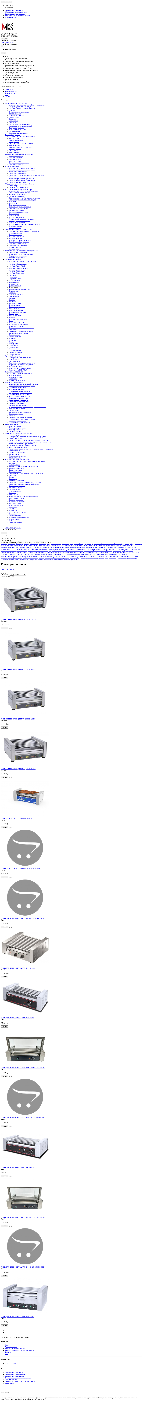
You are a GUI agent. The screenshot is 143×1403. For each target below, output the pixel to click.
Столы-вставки (14, 214)
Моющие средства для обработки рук (21, 444)
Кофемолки (12, 122)
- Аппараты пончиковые (56, 549)
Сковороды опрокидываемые (18, 333)
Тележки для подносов (16, 217)
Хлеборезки (12, 521)
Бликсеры (12, 463)
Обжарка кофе (9, 1383)
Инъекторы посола (15, 472)
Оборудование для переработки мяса (21, 254)
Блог (6, 95)
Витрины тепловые (15, 279)
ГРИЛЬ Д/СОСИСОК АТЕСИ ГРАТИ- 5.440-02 (16, 818)
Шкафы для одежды (15, 226)
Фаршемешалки (14, 519)
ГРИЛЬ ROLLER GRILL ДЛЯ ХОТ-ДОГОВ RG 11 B (18, 619)
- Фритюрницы (101, 556)
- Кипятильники (58, 551)
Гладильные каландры (16, 156)
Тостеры (11, 342)
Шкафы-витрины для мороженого (20, 422)
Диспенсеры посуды (15, 233)
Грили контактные (15, 286)
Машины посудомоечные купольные (21, 177)
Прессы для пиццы (15, 503)
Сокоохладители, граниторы (18, 133)
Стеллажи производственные (18, 208)
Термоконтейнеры (15, 247)
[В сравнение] (11, 628)
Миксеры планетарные (16, 487)
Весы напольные (14, 145)
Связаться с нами (10, 1363)
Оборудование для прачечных (15, 14)
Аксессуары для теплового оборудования (22, 261)
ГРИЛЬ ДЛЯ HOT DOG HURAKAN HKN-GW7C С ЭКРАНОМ (22, 1117)
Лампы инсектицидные (16, 438)
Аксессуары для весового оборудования (22, 136)
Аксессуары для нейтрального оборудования (23, 191)
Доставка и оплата (11, 91)
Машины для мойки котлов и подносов (22, 170)
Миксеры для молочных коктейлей (20, 126)
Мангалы (12, 298)
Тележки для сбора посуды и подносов (21, 219)
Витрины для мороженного (18, 387)
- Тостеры (91, 556)
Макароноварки (14, 296)
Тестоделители (13, 510)
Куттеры (11, 477)
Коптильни (12, 293)
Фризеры (12, 415)
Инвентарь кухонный (16, 429)
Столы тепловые (14, 335)
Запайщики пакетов (15, 377)
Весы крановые (14, 142)
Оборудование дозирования (18, 256)
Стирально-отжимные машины (19, 163)
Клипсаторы (13, 379)
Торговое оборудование (12, 356)
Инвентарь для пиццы (23, 544)
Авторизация (9, 7)
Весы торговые (14, 152)
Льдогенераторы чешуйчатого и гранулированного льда (27, 407)
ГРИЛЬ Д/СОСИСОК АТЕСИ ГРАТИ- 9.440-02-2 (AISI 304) (21, 868)
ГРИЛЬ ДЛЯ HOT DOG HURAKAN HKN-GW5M (17, 1018)
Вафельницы (13, 277)
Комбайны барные (15, 117)
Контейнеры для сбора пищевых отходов (22, 200)
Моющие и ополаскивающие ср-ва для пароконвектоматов (28, 440)
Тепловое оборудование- (61, 558)
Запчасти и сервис (11, 17)
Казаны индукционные (38, 544)
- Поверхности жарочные (71, 554)
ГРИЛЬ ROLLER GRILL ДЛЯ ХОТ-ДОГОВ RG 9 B (18, 769)
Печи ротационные (15, 315)
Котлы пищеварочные (16, 294)
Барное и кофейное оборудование (16, 103)
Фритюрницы (13, 343)
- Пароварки (126, 551)
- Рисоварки (112, 554)
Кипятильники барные (16, 115)
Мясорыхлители (14, 494)
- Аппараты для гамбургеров (95, 547)
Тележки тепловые (15, 336)
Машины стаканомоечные (17, 182)
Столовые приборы (15, 431)
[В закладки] (9, 628)
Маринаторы (13, 479)
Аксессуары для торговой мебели (20, 358)
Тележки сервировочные (17, 222)
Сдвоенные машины (15, 161)
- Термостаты (82, 556)
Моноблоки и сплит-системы (18, 187)
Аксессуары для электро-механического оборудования (27, 461)
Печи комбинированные (17, 307)
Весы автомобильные (16, 140)
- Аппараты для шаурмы (38, 549)
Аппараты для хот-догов (17, 270)
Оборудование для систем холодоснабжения (19, 184)
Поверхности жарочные (17, 326)
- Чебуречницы (112, 556)
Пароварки (12, 301)
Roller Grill (23, 542)
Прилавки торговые (15, 366)
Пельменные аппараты (16, 498)
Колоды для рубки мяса (16, 196)
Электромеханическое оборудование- (65, 559)
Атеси (49, 542)
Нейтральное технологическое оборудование (20, 189)
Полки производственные (17, 205)
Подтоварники (13, 203)
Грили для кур (13, 284)
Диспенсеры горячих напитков (19, 112)
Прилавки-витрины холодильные (20, 240)
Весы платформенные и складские (20, 147)
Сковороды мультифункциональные (21, 331)
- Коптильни (69, 551)
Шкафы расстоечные (15, 352)
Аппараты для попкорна (17, 266)
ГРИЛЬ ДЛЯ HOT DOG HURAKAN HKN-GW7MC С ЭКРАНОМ (23, 1217)
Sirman (31, 542)
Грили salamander (14, 282)
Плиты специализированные (18, 324)
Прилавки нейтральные (16, 236)
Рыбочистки (13, 507)
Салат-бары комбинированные (19, 242)
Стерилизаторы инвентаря (17, 456)
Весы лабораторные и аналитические (21, 143)
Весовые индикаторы (16, 138)
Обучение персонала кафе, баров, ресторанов (20, 1381)
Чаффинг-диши (14, 249)
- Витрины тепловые (93, 549)
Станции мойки (14, 454)
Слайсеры (12, 508)
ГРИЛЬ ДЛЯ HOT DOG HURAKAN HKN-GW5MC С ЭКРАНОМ (23, 1068)
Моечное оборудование (12, 166)
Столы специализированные (18, 212)
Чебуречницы (13, 345)
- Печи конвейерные (53, 552)
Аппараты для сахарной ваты (18, 268)
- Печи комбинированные (37, 552)
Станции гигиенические (17, 452)
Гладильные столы (15, 159)
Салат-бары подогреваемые (18, 245)
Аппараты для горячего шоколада (20, 107)
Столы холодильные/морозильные (20, 412)
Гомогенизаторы (14, 465)
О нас (6, 1345)
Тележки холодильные (16, 414)
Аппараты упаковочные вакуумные (20, 373)
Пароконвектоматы (15, 303)
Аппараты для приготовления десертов (22, 108)
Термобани (12, 338)
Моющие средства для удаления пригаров (22, 445)
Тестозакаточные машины (17, 512)
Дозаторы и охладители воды (18, 400)
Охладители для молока (16, 128)
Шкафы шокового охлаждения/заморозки (22, 419)
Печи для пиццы (14, 305)
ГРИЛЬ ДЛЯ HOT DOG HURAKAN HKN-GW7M (17, 1167)
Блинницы (12, 275)
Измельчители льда (15, 114)
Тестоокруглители (15, 515)
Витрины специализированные (19, 394)
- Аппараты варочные (77, 547)
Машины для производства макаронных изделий (25, 482)
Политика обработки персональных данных (19, 1350)
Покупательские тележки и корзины (21, 365)
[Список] (3, 573)
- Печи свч (130, 552)
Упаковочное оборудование (14, 372)
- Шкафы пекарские (15, 558)
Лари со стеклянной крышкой (18, 405)
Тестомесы (12, 514)
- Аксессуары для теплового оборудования (54, 547)
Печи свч (12, 317)
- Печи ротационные (118, 552)
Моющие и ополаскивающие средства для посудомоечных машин (30, 442)
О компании (9, 89)
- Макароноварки (97, 551)
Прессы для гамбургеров (17, 501)
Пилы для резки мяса (16, 500)
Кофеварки (12, 119)
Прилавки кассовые (15, 235)
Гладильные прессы (15, 157)
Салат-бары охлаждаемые (17, 243)
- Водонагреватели (107, 549)
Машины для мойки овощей (18, 171)
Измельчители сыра (15, 470)
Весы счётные (13, 150)
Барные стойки (14, 359)
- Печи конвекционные (69, 552)
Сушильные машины (16, 164)
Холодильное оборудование (14, 382)
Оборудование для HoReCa (14, 10)
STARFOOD (40, 542)
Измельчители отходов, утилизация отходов (23, 466)
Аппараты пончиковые (16, 273)
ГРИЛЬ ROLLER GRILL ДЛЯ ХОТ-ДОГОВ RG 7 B (18, 719)
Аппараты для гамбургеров (18, 265)
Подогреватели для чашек (17, 129)
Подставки (12, 201)
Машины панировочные (17, 486)
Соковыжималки (14, 131)
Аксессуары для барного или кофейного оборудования (27, 105)
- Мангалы (108, 551)
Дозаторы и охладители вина (18, 398)
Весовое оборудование (12, 135)
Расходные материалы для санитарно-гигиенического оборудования (31, 449)
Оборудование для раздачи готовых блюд (18, 229)
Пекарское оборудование (17, 257)
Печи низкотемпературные (17, 312)
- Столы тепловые (45, 556)
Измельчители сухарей (16, 468)
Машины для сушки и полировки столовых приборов (26, 175)
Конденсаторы (13, 186)
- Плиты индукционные (31, 554)
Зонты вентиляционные (17, 194)
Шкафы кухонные (15, 228)
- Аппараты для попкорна (115, 547)
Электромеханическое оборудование (17, 459)
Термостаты (12, 340)
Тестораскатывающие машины (19, 517)
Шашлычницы (13, 347)
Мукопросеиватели (15, 491)
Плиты (11, 321)
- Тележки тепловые (60, 556)
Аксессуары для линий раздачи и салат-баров (24, 231)
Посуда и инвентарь (11, 424)
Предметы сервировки (65, 544)
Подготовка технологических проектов (18, 15)
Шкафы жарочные (15, 349)
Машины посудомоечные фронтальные (22, 180)
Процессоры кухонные (16, 505)
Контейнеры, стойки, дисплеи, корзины (22, 363)
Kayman (14, 542)
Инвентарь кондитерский (17, 428)
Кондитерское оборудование (18, 252)
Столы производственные (17, 210)
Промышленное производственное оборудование (21, 250)
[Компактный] (5, 573)
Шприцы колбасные (15, 523)
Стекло (76, 544)
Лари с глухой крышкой (16, 403)
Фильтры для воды (15, 458)
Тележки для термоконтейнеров (19, 221)
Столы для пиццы (15, 410)
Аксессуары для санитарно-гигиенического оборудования (28, 437)
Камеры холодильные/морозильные (20, 401)
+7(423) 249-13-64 (7, 42)
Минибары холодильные (17, 408)
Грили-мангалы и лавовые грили (19, 289)
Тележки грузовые (15, 215)
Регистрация (9, 5)
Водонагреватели (14, 280)
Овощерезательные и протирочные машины (23, 496)
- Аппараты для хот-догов (20, 549)
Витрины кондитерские (16, 389)
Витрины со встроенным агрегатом (20, 393)
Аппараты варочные (15, 263)
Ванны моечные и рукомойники (19, 193)
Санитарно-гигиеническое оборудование (18, 433)
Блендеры (12, 110)
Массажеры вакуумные (16, 480)
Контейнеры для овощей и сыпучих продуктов (24, 198)
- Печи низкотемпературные (88, 552)
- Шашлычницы (125, 556)
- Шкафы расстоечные (30, 558)
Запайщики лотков (15, 375)
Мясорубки (12, 493)
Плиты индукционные (16, 322)
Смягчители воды (14, 451)
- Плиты (19, 554)
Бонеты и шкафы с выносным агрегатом (22, 386)
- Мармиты (117, 551)
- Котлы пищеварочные (82, 551)
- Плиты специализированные (50, 554)
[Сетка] (1, 573)
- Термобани (72, 556)
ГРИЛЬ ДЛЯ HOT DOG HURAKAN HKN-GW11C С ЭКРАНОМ (22, 918)
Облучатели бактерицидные (18, 447)
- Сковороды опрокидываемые (28, 556)
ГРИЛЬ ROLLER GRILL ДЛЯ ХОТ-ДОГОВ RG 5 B (18, 669)
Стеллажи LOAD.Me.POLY (18, 370)
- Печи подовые (104, 552)
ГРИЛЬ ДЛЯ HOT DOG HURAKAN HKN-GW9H (17, 1317)
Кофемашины (13, 121)
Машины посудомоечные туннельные (21, 179)
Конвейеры (12, 475)
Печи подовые (13, 314)
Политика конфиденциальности (15, 1348)
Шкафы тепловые (14, 354)
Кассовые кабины (14, 361)
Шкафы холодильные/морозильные (20, 417)
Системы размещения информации (20, 368)
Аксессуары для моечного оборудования (22, 168)
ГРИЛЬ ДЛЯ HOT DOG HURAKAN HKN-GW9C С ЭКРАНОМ (22, 1267)
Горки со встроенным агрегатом (19, 396)
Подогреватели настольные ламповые (21, 328)
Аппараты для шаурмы (16, 272)
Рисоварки (12, 329)
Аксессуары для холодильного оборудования (23, 384)
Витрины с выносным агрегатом (19, 391)
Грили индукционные (8, 544)
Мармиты (12, 300)
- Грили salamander (121, 549)
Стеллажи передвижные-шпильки (20, 207)
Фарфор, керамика (85, 544)
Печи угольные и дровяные (18, 319)
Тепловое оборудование (13, 259)
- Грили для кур (134, 549)
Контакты (8, 96)
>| (5, 1334)
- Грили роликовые (20, 551)
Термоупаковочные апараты (18, 380)
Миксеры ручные (14, 489)
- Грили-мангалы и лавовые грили (39, 551)
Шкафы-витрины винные (17, 421)
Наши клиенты (10, 93)
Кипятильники (13, 291)
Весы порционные (15, 149)
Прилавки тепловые (15, 238)
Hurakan (6, 542)
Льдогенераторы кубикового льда (20, 124)
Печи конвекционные (16, 310)
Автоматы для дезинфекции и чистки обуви (23, 435)
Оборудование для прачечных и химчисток (19, 154)
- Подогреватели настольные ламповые (93, 554)
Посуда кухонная (52, 544)
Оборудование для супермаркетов (16, 12)
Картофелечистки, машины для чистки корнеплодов (26, 473)
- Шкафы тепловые (46, 558)
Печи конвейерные (15, 308)
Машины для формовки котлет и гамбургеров (24, 484)
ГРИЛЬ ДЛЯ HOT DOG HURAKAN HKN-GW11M (18, 968)
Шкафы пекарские (15, 351)
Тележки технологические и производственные (24, 224)
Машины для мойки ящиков (18, 173)
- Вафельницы (80, 549)
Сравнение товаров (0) (8, 569)
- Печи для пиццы (20, 552)
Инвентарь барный (15, 426)
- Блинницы (69, 549)
